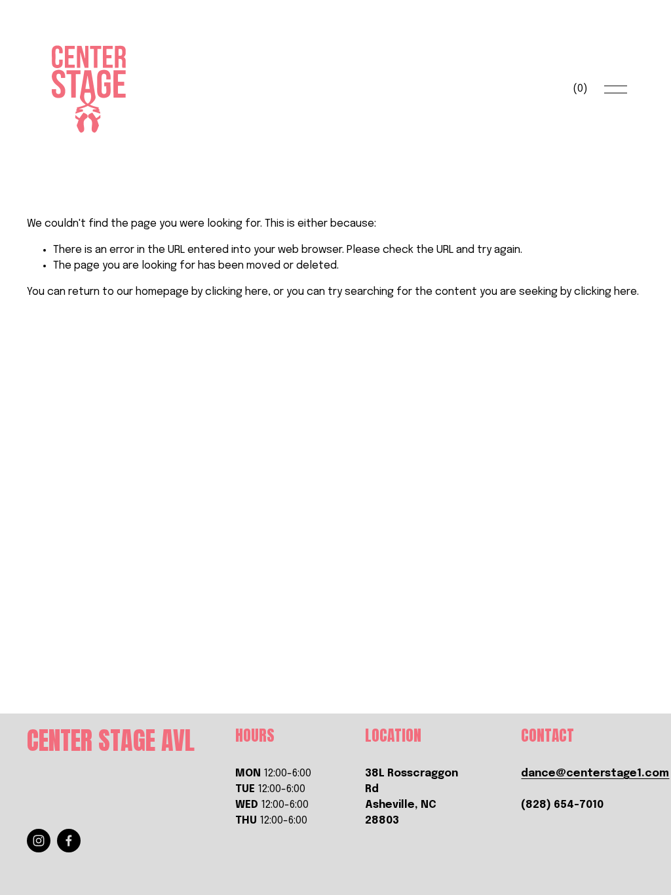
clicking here (236, 291)
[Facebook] (69, 840)
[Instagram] (38, 840)
